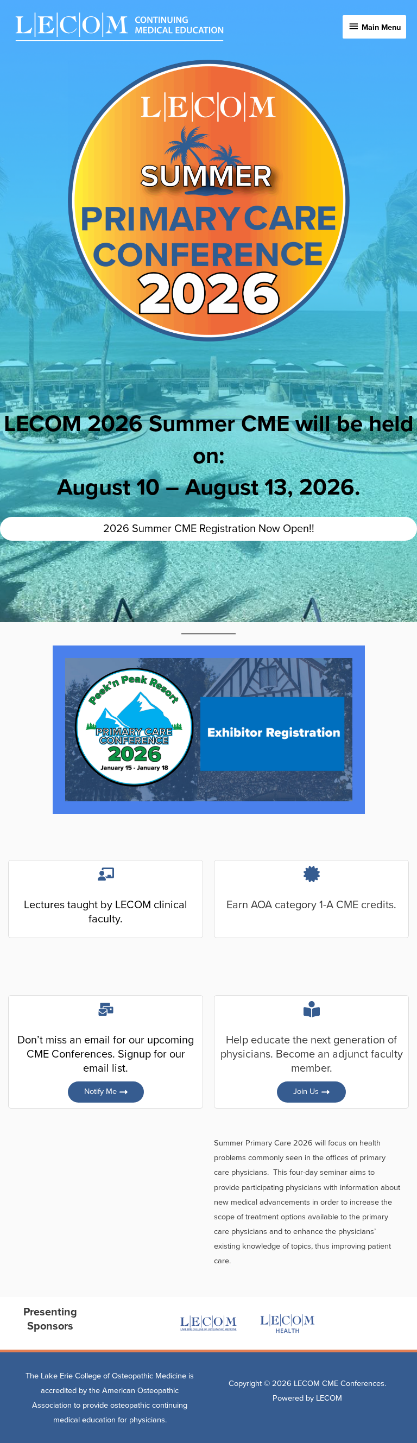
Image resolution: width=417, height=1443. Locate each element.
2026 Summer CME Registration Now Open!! (208, 528)
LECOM (329, 1398)
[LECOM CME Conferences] (119, 27)
